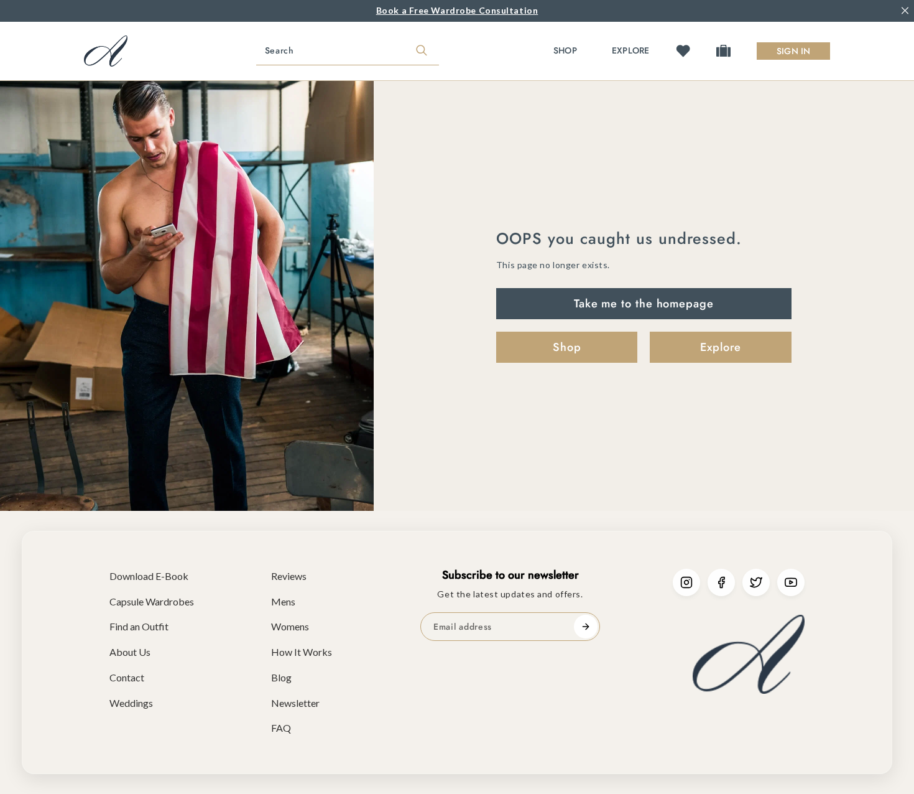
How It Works (301, 652)
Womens (290, 626)
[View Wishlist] (683, 51)
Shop (565, 50)
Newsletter (295, 703)
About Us (129, 652)
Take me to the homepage (644, 304)
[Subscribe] (586, 626)
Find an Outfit (138, 626)
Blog (281, 677)
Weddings (131, 703)
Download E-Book (148, 576)
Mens (283, 601)
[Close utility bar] (905, 11)
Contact (126, 677)
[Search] (421, 51)
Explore (631, 50)
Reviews (289, 576)
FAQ (281, 728)
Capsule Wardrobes (151, 601)
